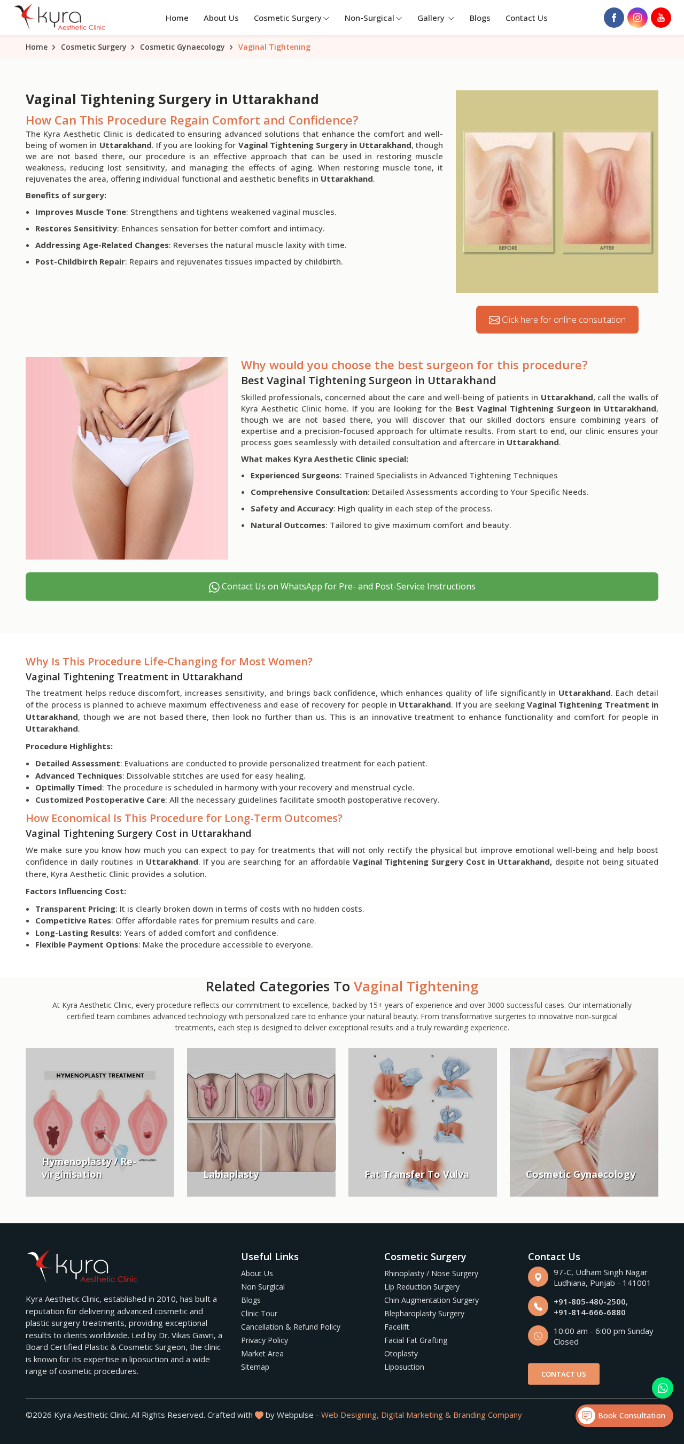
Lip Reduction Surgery (422, 1287)
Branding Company (487, 1414)
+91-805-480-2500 (590, 1301)
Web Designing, (350, 1414)
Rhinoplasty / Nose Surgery (431, 1273)
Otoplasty (401, 1353)
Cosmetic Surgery (288, 17)
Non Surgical (263, 1287)
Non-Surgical (369, 17)
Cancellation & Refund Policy (290, 1327)
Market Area (262, 1353)
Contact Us (527, 17)
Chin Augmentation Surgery (431, 1300)
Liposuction (404, 1367)
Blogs (480, 17)
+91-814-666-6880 (590, 1312)
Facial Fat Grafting (415, 1340)
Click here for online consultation (563, 319)
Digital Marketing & (416, 1414)
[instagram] (637, 17)
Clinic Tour (259, 1313)
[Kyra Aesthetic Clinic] (61, 18)
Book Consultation (630, 1415)
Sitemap (255, 1367)
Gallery (432, 17)
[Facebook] (614, 17)
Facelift (396, 1327)
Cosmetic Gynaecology (182, 47)
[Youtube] (661, 17)
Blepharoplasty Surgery (424, 1313)
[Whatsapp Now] (662, 1388)
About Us (221, 17)
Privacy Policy (264, 1340)
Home (177, 17)
